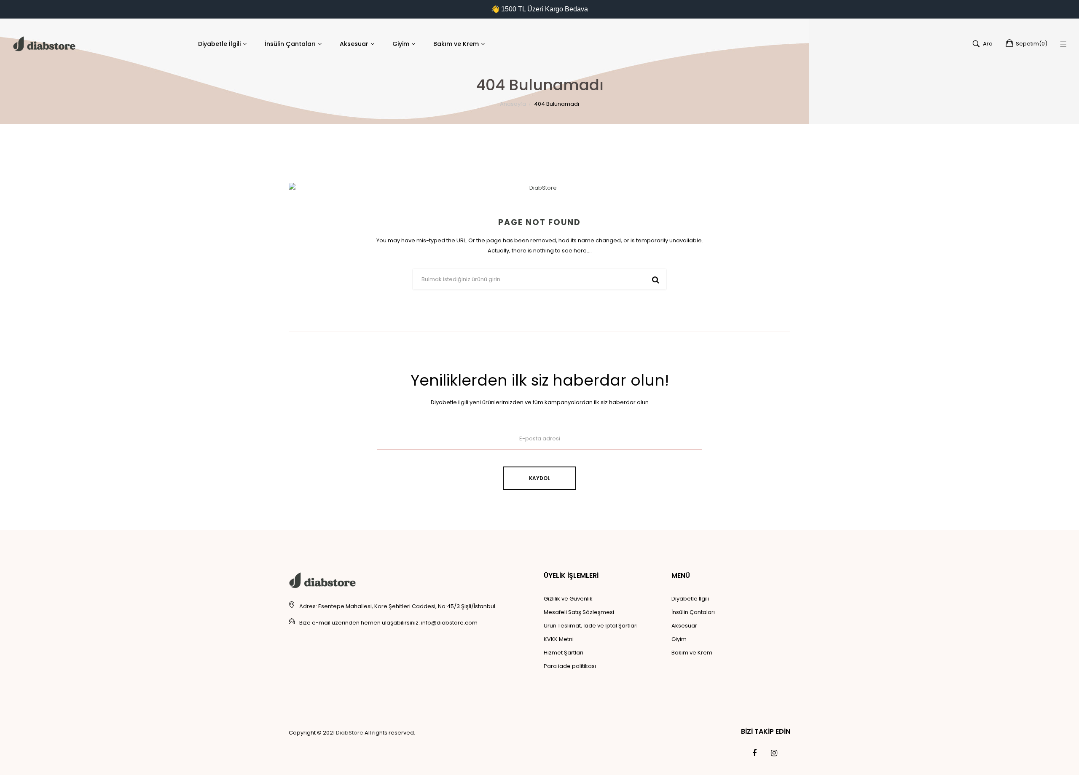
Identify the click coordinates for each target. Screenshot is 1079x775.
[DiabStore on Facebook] (754, 753)
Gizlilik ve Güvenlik (568, 599)
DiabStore (349, 733)
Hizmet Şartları (563, 653)
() (1031, 44)
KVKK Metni (559, 639)
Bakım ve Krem (691, 653)
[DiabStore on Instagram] (774, 753)
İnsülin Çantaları (693, 612)
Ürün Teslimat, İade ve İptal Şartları (591, 626)
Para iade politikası (570, 666)
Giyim (679, 639)
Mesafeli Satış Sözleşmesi (579, 612)
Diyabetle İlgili (690, 599)
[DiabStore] (44, 44)
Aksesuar (684, 626)
